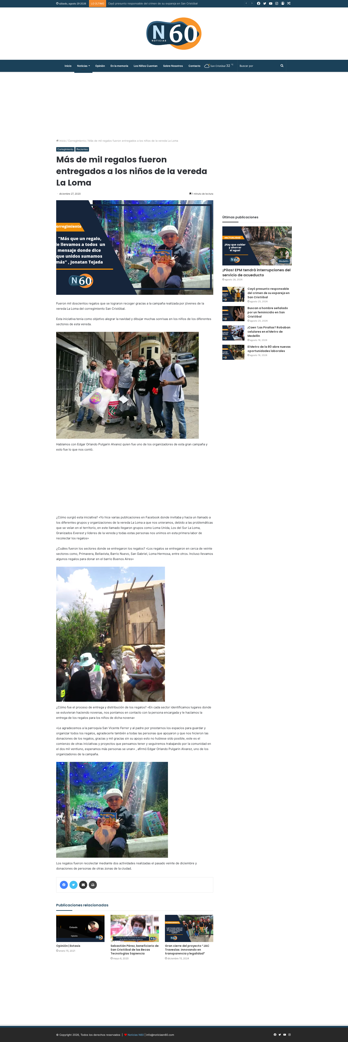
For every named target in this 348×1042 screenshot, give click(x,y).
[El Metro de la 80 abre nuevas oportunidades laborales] (233, 352)
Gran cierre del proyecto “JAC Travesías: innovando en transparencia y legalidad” (187, 949)
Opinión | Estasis (68, 946)
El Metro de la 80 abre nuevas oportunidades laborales (269, 349)
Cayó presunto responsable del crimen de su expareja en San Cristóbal (269, 293)
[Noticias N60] (174, 33)
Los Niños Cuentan (145, 65)
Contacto (194, 65)
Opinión (100, 65)
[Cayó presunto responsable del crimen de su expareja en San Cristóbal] (233, 294)
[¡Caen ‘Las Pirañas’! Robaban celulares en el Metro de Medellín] (233, 332)
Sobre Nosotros (173, 65)
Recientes (82, 149)
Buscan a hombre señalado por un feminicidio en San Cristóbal (147, 3)
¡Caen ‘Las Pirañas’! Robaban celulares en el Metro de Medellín (269, 331)
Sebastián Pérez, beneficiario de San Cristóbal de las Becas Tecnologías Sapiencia (135, 949)
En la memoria (119, 65)
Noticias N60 (136, 1034)
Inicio (68, 65)
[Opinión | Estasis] (80, 928)
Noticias (82, 65)
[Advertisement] (174, 104)
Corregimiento (77, 140)
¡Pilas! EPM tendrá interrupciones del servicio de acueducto (256, 272)
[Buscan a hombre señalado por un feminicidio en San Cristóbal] (233, 313)
